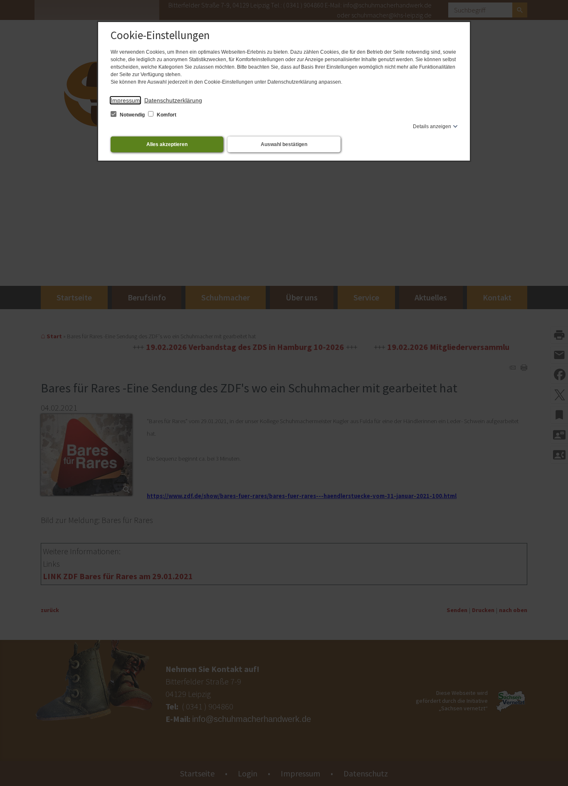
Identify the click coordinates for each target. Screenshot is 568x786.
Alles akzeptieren (167, 144)
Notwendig (132, 115)
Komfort (166, 115)
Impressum (125, 100)
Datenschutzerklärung (173, 100)
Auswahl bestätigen (284, 144)
